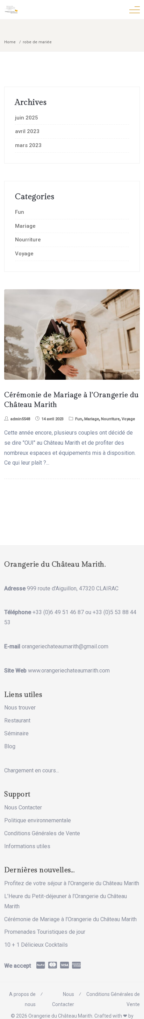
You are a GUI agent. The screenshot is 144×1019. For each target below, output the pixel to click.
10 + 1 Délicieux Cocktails (36, 944)
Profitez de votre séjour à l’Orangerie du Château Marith (71, 883)
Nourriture (28, 239)
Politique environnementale (37, 820)
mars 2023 (28, 145)
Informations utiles (27, 846)
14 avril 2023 (53, 419)
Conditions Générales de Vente (42, 833)
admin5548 (20, 419)
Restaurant (17, 720)
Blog (9, 746)
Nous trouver (20, 707)
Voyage (24, 253)
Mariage (25, 226)
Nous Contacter (23, 807)
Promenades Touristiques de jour (44, 932)
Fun (19, 212)
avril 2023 (27, 131)
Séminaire (16, 733)
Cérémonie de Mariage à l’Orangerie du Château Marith (70, 919)
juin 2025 (26, 118)
